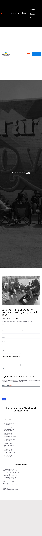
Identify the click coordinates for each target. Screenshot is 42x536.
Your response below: (7, 385)
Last (22, 330)
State (22, 346)
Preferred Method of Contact (6, 362)
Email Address (4, 370)
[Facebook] (2, 13)
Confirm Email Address (24, 370)
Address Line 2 (4, 341)
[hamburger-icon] (28, 53)
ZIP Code (3, 350)
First (2, 330)
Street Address (4, 337)
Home (17, 176)
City (2, 346)
